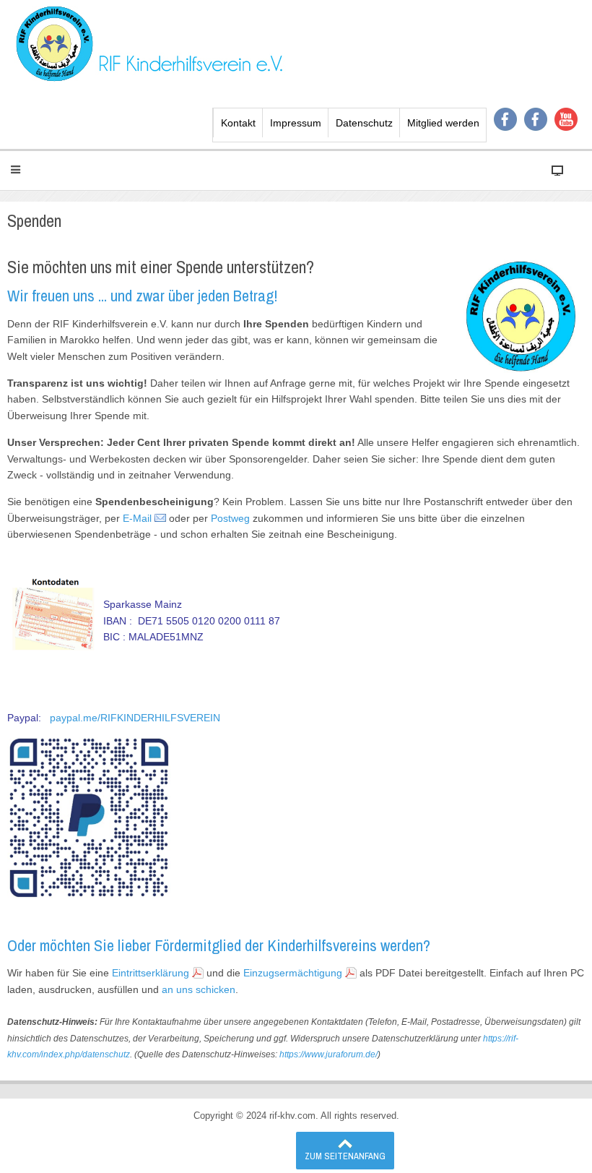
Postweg (230, 518)
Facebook (505, 119)
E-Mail (137, 518)
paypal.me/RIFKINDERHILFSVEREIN (133, 717)
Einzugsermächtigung (292, 973)
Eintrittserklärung (150, 973)
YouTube (566, 119)
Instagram (535, 119)
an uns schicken (198, 989)
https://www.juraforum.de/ (328, 1054)
